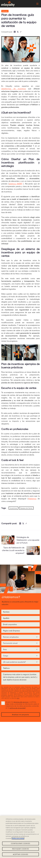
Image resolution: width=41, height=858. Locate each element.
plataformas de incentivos (13, 89)
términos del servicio (21, 702)
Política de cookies (18, 838)
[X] (17, 32)
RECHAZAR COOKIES (20, 849)
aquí (18, 698)
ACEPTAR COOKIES (20, 854)
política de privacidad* (18, 708)
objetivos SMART (15, 184)
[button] (8, 3)
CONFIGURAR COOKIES (20, 843)
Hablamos (32, 499)
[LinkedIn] (14, 32)
